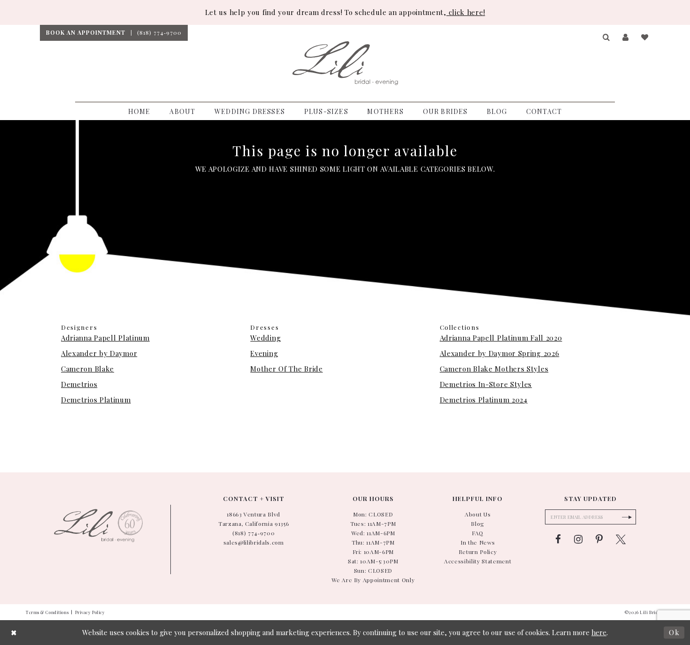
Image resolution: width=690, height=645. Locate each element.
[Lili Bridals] (345, 63)
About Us (478, 514)
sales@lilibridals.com (253, 542)
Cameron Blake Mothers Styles (494, 368)
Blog (477, 523)
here (598, 632)
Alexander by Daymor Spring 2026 (500, 353)
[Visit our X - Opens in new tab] (621, 539)
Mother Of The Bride (286, 368)
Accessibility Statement (477, 561)
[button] (606, 38)
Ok (674, 632)
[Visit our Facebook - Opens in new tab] (558, 539)
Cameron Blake (87, 368)
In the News (477, 542)
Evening (264, 353)
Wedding (265, 337)
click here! (465, 12)
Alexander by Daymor (99, 353)
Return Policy (478, 551)
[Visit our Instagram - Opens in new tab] (578, 539)
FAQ (477, 533)
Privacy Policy (90, 612)
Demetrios (79, 384)
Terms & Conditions (47, 612)
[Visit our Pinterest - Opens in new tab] (599, 539)
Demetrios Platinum (96, 399)
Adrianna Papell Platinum (105, 337)
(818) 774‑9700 (253, 533)
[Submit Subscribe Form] (626, 516)
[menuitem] (85, 33)
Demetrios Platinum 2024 (484, 399)
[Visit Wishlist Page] (645, 38)
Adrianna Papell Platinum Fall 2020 (501, 337)
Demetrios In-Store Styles (486, 384)
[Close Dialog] (14, 632)
